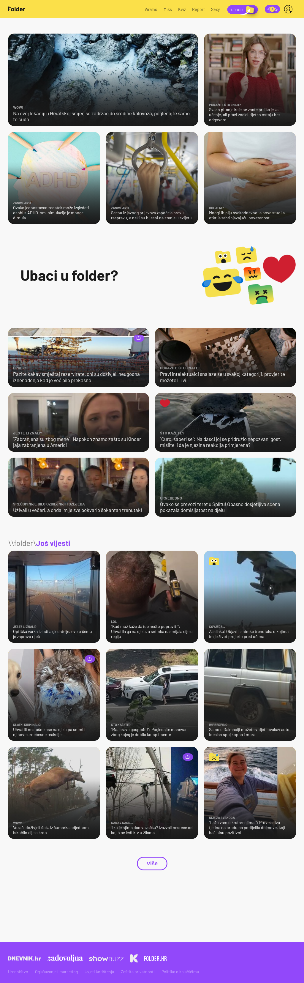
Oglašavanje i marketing (56, 971)
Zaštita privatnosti (138, 971)
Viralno (151, 9)
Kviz (182, 9)
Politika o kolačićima (180, 971)
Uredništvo (18, 971)
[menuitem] (289, 9)
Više (152, 864)
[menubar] (289, 9)
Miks (168, 9)
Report (198, 9)
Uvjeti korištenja (99, 971)
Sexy (215, 9)
